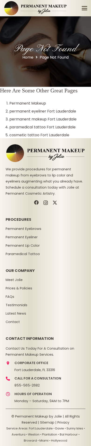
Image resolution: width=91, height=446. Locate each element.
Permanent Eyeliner (22, 237)
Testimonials (16, 305)
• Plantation (48, 434)
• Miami (43, 440)
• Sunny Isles (74, 428)
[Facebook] (36, 202)
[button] (84, 8)
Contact (13, 322)
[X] (54, 202)
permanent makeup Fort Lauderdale (43, 119)
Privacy (63, 422)
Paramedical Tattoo (23, 254)
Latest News (16, 313)
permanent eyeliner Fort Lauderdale (42, 111)
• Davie (58, 428)
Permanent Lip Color (23, 245)
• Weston (32, 434)
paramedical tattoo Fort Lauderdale (42, 127)
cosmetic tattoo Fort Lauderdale (39, 135)
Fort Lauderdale (41, 428)
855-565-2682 (27, 385)
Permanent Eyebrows (23, 228)
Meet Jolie (14, 279)
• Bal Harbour (68, 434)
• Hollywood (58, 440)
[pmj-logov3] (35, 8)
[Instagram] (45, 202)
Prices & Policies (19, 288)
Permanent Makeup (27, 103)
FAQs (10, 296)
